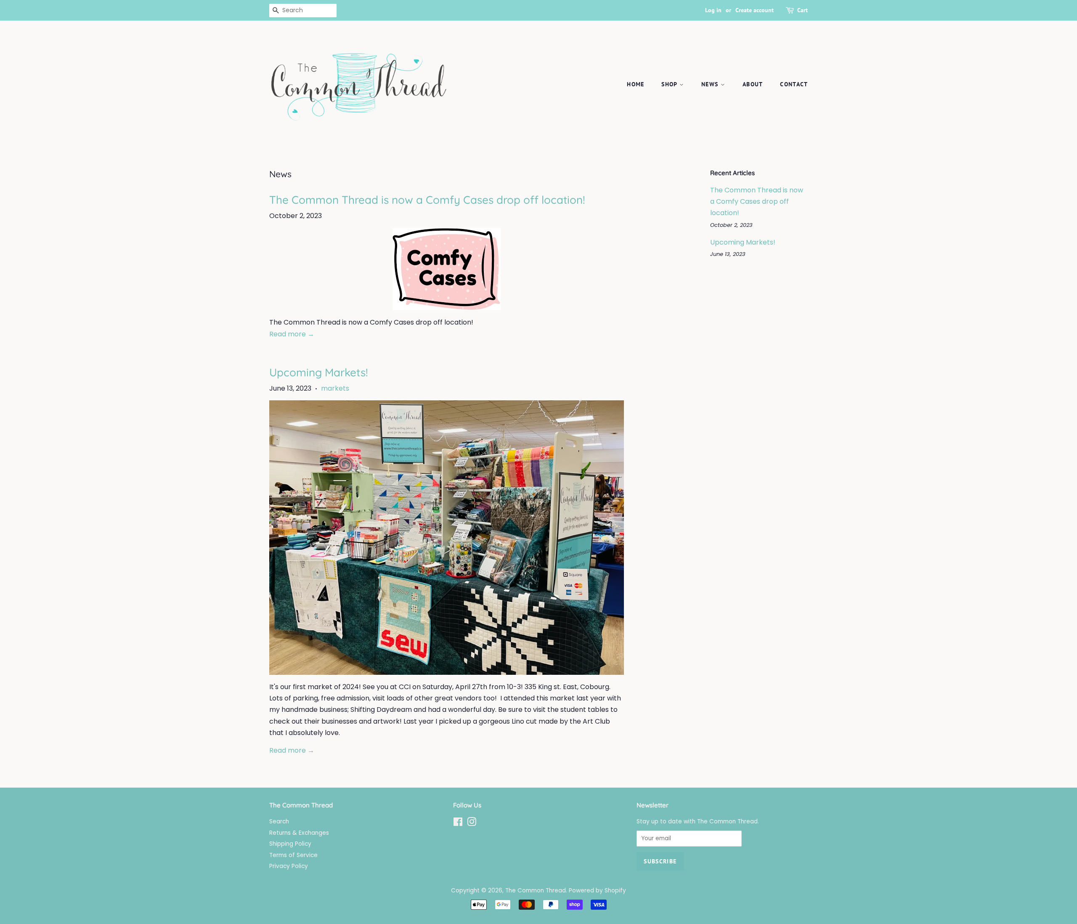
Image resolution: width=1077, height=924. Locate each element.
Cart (802, 10)
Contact (794, 84)
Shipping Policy (290, 844)
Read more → (291, 334)
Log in (713, 10)
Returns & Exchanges (299, 833)
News (711, 84)
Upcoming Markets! (318, 372)
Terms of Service (293, 855)
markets (335, 388)
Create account (754, 10)
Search (279, 821)
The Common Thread (535, 891)
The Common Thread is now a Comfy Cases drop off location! (427, 200)
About (753, 84)
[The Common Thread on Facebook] (458, 824)
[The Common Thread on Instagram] (471, 824)
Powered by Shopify (597, 891)
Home (636, 84)
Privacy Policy (288, 866)
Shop (670, 84)
